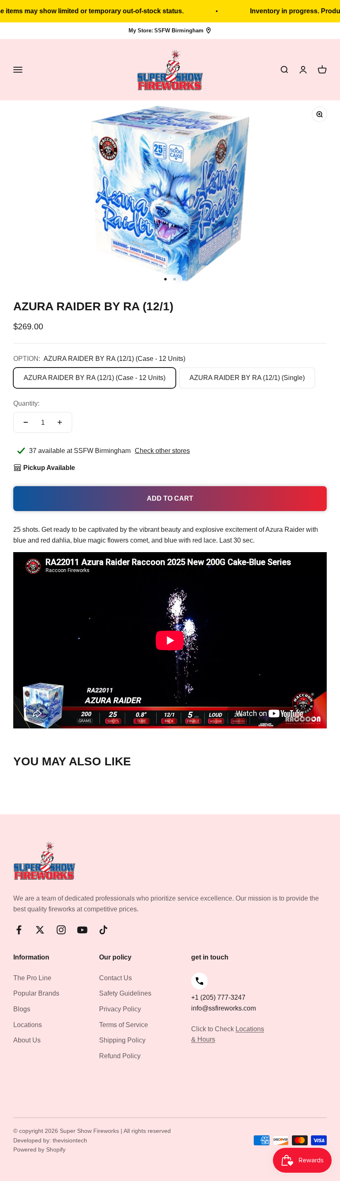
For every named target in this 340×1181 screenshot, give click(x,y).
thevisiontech (70, 1140)
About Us (27, 1040)
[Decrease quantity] (26, 422)
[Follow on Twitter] (40, 929)
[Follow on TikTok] (103, 929)
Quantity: (26, 403)
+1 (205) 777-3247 (218, 997)
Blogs (21, 1009)
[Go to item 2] (174, 279)
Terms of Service (123, 1024)
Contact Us (115, 977)
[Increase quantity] (60, 422)
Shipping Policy (122, 1040)
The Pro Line (32, 977)
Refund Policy (120, 1055)
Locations (27, 1024)
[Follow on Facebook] (18, 929)
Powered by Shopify (39, 1149)
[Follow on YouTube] (82, 929)
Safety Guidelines (125, 993)
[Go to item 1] (165, 279)
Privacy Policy (120, 1009)
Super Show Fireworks (90, 1130)
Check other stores (162, 450)
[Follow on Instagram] (61, 929)
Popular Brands (36, 993)
